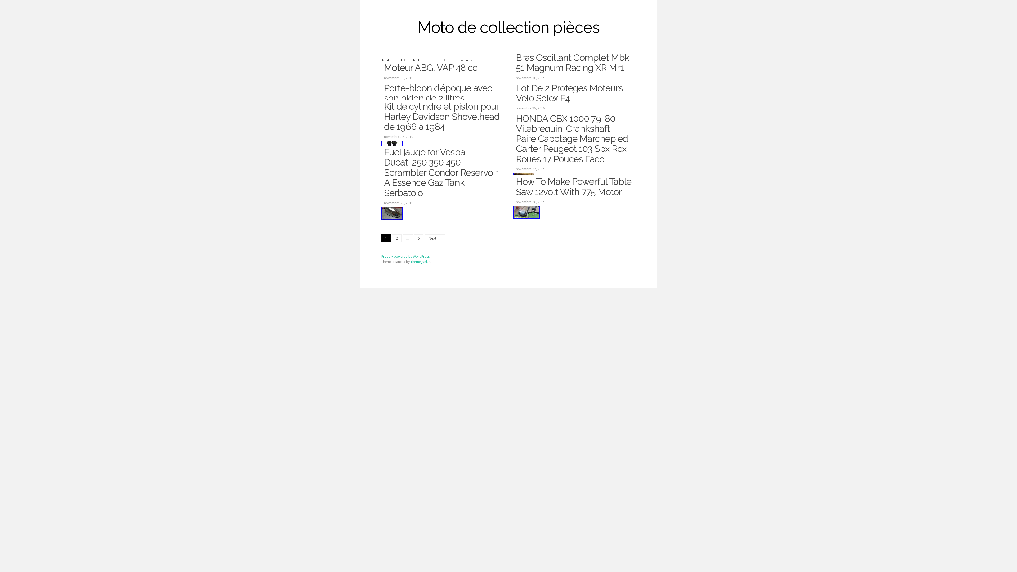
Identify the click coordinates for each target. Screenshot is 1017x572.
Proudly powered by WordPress (405, 256)
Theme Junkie (420, 262)
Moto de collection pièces (509, 27)
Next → (434, 238)
